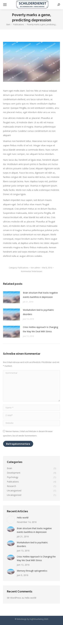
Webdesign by (23, 619)
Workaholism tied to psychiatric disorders (38, 312)
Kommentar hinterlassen (31, 271)
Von (35, 267)
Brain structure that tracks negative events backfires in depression (40, 294)
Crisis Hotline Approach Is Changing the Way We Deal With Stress (40, 329)
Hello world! (22, 517)
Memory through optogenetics (32, 570)
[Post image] (11, 297)
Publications (23, 267)
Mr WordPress (14, 597)
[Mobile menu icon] (5, 4)
